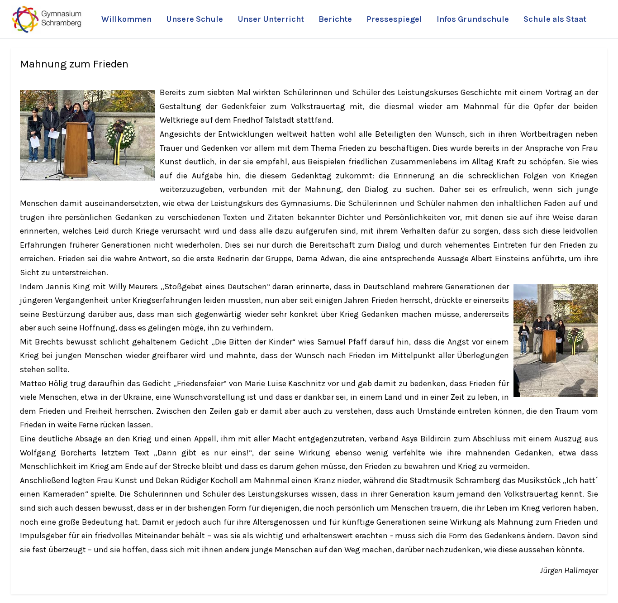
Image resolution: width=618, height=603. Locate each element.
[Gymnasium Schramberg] (47, 19)
